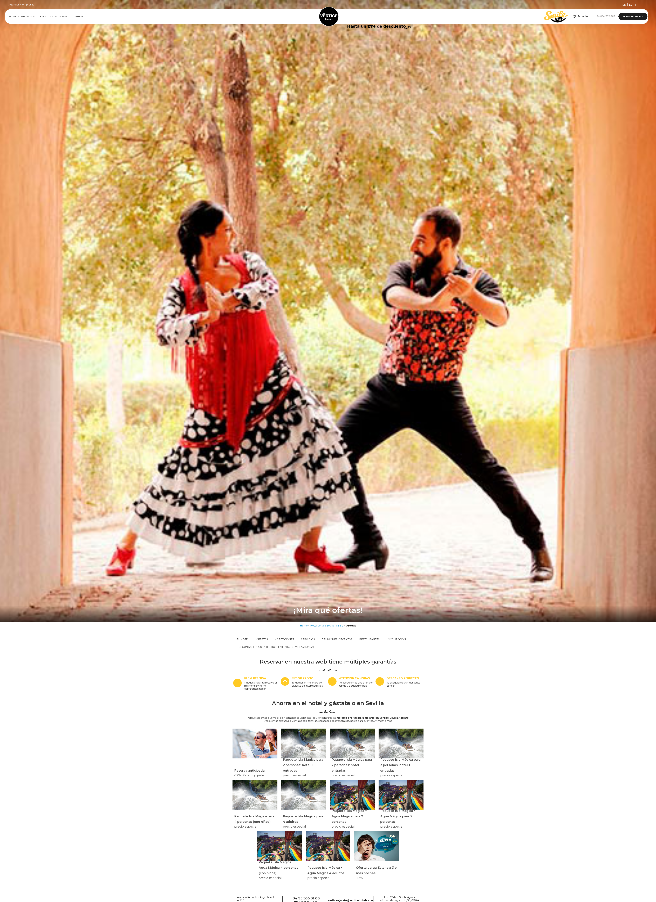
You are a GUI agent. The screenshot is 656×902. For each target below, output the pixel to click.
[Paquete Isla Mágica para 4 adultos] (303, 795)
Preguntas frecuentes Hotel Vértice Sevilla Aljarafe (276, 647)
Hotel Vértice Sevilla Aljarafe (326, 625)
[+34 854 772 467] (592, 16)
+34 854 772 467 (605, 16)
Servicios (308, 639)
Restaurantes (369, 639)
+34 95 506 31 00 (305, 898)
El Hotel (243, 639)
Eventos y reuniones (53, 16)
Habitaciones (284, 639)
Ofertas (77, 16)
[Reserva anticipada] (255, 743)
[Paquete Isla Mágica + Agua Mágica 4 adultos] (328, 846)
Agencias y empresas (21, 4)
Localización (396, 639)
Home (304, 625)
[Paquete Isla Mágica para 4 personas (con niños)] (255, 795)
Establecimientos (20, 16)
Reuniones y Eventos (337, 639)
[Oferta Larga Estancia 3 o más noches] (376, 846)
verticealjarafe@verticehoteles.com (351, 900)
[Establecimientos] (34, 16)
